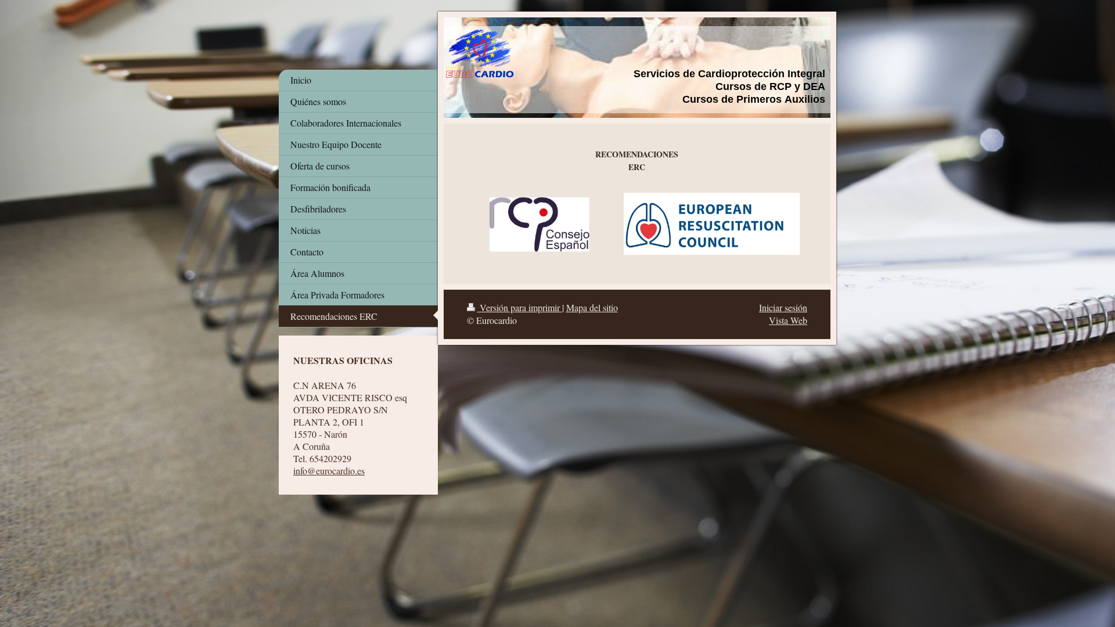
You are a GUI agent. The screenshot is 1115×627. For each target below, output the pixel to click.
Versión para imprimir (519, 307)
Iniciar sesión (783, 307)
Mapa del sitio (592, 307)
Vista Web (788, 320)
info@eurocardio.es (329, 470)
